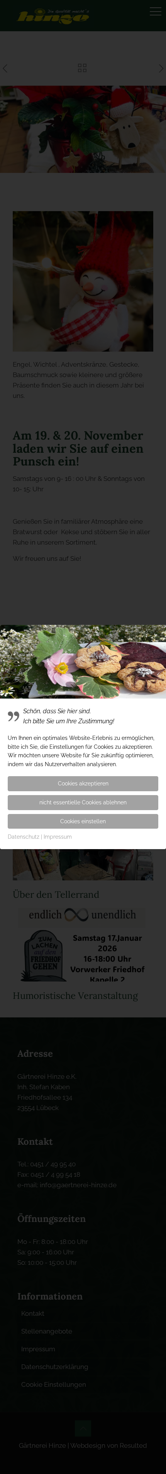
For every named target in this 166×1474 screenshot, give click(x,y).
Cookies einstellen (83, 821)
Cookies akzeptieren (83, 783)
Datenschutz (23, 837)
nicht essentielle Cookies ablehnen (83, 802)
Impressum (58, 837)
